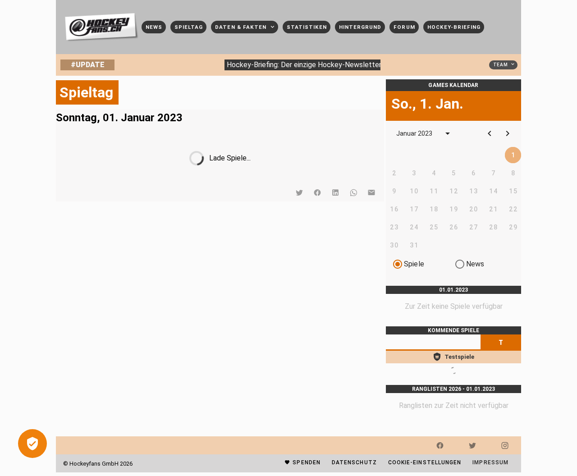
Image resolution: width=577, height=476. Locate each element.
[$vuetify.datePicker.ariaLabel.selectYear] (448, 133)
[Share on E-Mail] (371, 192)
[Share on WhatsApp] (353, 192)
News (475, 264)
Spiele (414, 264)
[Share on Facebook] (317, 192)
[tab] (501, 342)
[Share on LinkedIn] (335, 192)
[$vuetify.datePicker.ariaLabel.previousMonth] (489, 133)
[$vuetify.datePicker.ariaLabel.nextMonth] (507, 133)
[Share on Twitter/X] (299, 192)
